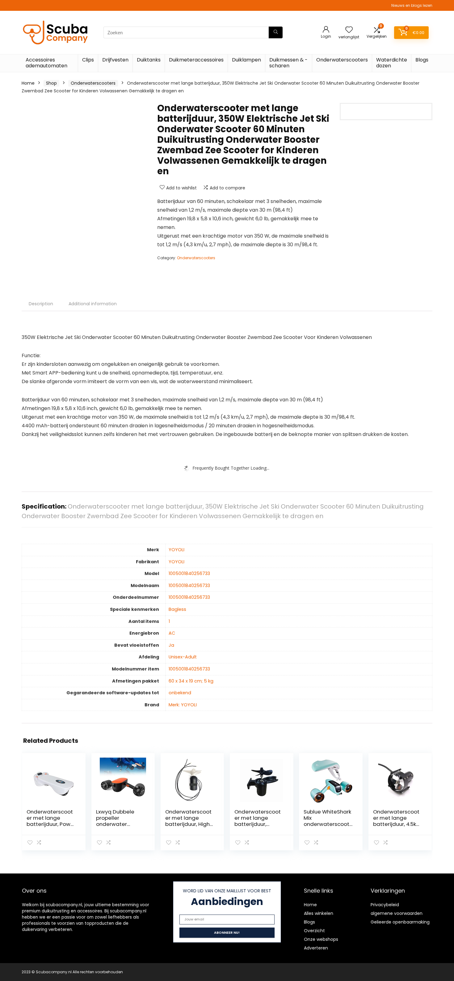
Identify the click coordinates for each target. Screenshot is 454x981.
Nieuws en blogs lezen (411, 5)
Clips (88, 59)
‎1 (169, 621)
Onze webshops (321, 939)
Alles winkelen (318, 913)
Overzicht (314, 931)
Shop (51, 83)
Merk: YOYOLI (183, 705)
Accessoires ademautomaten (46, 62)
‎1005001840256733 (189, 573)
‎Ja (171, 645)
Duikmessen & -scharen (288, 62)
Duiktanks (149, 59)
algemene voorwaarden (396, 913)
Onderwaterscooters (342, 59)
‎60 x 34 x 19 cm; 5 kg (191, 681)
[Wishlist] (349, 30)
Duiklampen (246, 59)
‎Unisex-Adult (183, 657)
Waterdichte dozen (391, 62)
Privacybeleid (385, 905)
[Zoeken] (276, 32)
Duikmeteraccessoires (196, 59)
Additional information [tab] (93, 304)
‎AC (172, 633)
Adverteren (316, 948)
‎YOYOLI (176, 550)
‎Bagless (177, 609)
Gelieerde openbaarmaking (400, 922)
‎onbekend (180, 693)
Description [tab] (41, 304)
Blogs (421, 59)
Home (28, 83)
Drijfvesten (115, 59)
